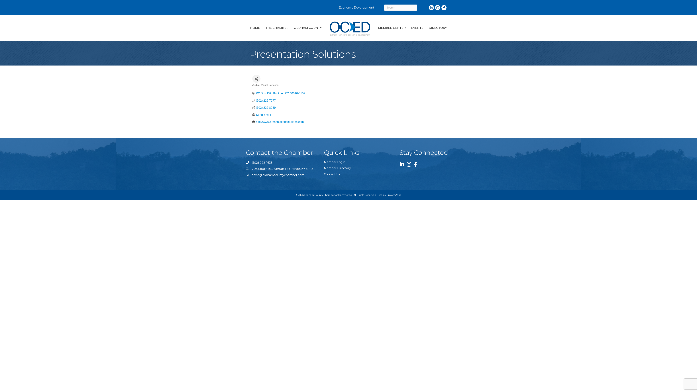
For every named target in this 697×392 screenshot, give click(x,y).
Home (255, 28)
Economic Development (356, 7)
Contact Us (332, 174)
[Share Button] (256, 79)
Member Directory (337, 168)
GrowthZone (394, 194)
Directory (438, 28)
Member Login (334, 162)
